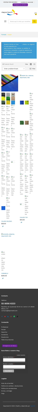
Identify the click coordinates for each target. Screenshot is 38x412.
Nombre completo (8, 364)
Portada (3, 34)
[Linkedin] (7, 317)
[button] (2, 226)
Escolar (3, 329)
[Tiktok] (17, 316)
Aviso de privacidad (7, 383)
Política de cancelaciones (9, 388)
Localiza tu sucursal (27, 2)
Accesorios (4, 334)
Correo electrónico (8, 357)
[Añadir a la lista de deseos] (13, 90)
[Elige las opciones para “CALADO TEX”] (23, 90)
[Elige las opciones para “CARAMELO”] (5, 248)
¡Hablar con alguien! (29, 44)
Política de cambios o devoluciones (12, 386)
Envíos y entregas (6, 391)
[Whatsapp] (14, 316)
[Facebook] (1, 317)
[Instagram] (11, 316)
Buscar (34, 21)
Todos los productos (7, 339)
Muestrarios (4, 337)
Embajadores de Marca (20, 4)
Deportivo (4, 332)
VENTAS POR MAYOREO (10, 2)
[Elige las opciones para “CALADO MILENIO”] (5, 90)
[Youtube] (4, 317)
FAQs (2, 393)
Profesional (4, 327)
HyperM (32, 406)
